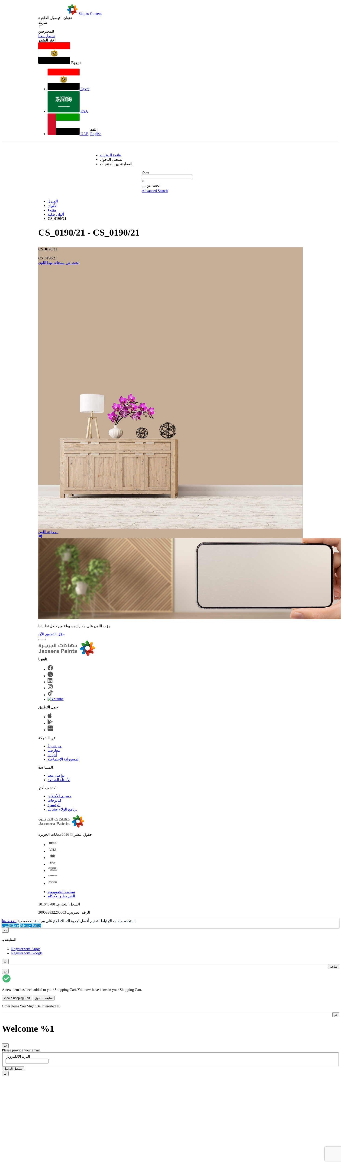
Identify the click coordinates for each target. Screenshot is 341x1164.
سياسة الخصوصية (61, 892)
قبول (6, 925)
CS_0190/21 (47, 258)
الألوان (52, 206)
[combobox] (167, 176)
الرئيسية (54, 805)
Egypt (84, 89)
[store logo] (58, 14)
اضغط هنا (9, 920)
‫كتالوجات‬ (55, 800)
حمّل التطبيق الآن (51, 634)
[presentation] (40, 639)
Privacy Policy (30, 925)
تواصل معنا (46, 36)
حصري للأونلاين (59, 796)
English (95, 134)
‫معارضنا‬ (54, 750)
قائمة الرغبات (110, 155)
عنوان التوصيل (55, 18)
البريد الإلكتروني (18, 1056)
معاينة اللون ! (48, 532)
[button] (63, 53)
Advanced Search (155, 191)
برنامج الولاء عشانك (62, 809)
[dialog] (170, 941)
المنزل (53, 201)
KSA (84, 111)
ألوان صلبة (56, 214)
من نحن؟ (54, 746)
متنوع (52, 210)
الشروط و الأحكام (61, 896)
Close (14, 925)
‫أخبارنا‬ (52, 755)
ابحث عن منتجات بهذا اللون (59, 263)
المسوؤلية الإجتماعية (63, 759)
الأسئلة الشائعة (59, 780)
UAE (84, 134)
